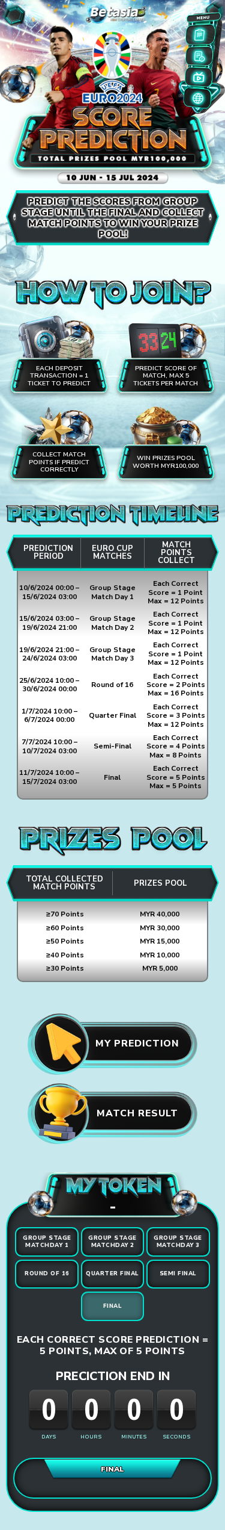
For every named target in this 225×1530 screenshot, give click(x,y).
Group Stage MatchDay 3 (178, 1241)
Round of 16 (47, 1273)
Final (112, 1306)
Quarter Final (112, 1273)
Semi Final (178, 1273)
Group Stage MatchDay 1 (47, 1241)
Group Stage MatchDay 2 (112, 1241)
